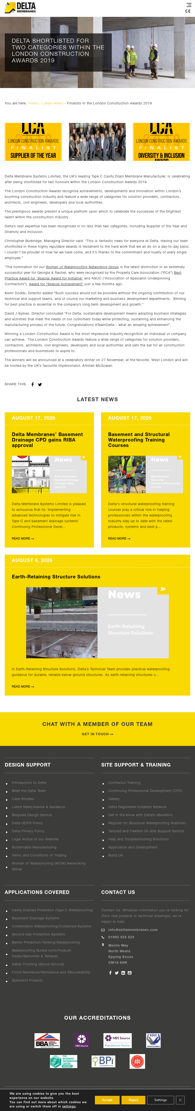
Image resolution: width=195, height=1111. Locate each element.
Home (33, 103)
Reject (133, 1100)
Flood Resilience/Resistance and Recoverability (51, 972)
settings (69, 1106)
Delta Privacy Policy (28, 831)
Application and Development (132, 847)
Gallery (114, 799)
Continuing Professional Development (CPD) (145, 791)
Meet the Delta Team (29, 791)
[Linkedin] (123, 973)
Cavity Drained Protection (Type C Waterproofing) (52, 910)
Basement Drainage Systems (35, 918)
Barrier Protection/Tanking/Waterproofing (46, 942)
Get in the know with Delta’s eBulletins (140, 815)
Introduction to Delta (29, 783)
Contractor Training (124, 783)
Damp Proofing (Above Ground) (38, 964)
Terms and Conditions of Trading (39, 855)
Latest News (52, 103)
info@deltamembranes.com (133, 930)
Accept (107, 1100)
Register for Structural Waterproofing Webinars (147, 823)
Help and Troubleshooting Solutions (138, 839)
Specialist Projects (27, 980)
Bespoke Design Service (32, 815)
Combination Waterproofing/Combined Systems (52, 926)
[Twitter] (117, 973)
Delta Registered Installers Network (137, 807)
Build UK (115, 855)
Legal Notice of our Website (35, 839)
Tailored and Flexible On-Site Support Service (146, 831)
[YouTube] (129, 973)
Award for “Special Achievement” (56, 284)
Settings (160, 1100)
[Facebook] (110, 973)
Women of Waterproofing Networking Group (82, 267)
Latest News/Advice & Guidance (38, 807)
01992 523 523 (121, 937)
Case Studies (23, 799)
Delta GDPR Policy (27, 823)
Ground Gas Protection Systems (38, 934)
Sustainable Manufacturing (34, 847)
